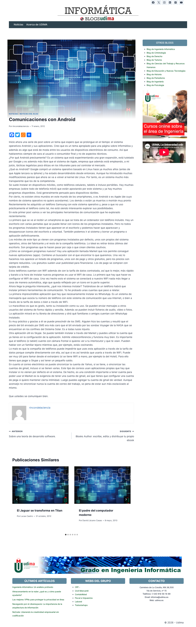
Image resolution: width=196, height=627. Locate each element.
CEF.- (77, 587)
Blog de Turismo (154, 60)
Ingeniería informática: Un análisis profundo (32, 587)
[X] (158, 2)
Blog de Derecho (154, 56)
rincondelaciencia (20, 126)
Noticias (18, 24)
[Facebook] (153, 2)
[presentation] (40, 485)
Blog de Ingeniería (155, 81)
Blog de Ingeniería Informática (161, 49)
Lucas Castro (27, 516)
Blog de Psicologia (155, 85)
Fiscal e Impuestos (84, 598)
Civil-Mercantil (81, 591)
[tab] (65, 534)
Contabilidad (81, 594)
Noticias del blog (29, 114)
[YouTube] (181, 2)
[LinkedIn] (170, 2)
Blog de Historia (154, 74)
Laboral (78, 601)
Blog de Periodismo (156, 78)
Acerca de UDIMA (36, 24)
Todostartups (81, 605)
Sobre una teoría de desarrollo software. (32, 434)
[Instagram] (164, 2)
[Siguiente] (126, 499)
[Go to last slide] (17, 499)
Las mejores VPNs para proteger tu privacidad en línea (38, 599)
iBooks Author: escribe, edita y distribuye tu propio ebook (105, 436)
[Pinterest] (175, 2)
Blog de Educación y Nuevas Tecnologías (166, 71)
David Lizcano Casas (92, 520)
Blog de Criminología (156, 52)
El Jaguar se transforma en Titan (39, 510)
